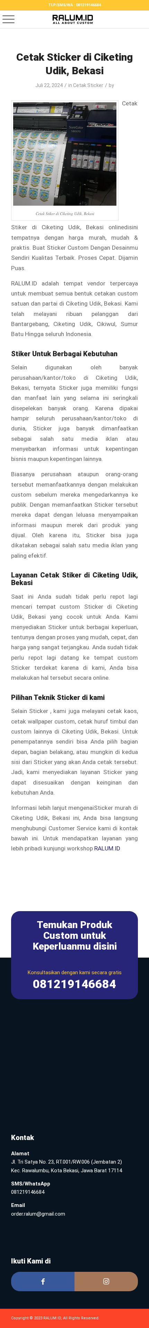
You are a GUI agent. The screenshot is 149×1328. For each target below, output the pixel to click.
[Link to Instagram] (106, 1281)
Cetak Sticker (88, 85)
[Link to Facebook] (42, 1281)
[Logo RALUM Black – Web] (74, 19)
